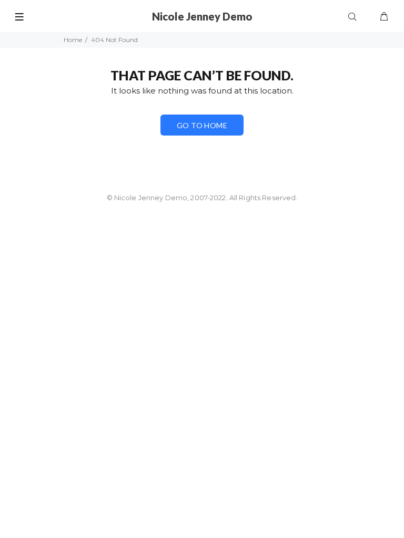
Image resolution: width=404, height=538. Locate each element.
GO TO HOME (202, 125)
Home (73, 40)
